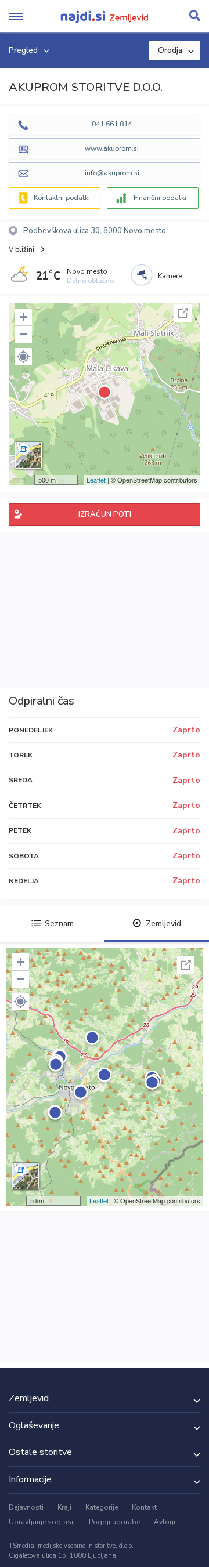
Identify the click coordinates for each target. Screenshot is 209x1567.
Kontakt (144, 1507)
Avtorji (164, 1521)
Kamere (170, 276)
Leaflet (96, 479)
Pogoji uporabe (114, 1521)
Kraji (64, 1507)
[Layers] (28, 455)
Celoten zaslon (183, 313)
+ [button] (23, 317)
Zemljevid (163, 923)
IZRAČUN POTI (104, 514)
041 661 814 (112, 124)
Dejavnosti (26, 1507)
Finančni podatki (160, 197)
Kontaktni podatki (62, 197)
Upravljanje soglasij (42, 1521)
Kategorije (101, 1507)
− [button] (23, 334)
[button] (23, 356)
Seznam (59, 923)
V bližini (21, 249)
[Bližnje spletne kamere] (141, 274)
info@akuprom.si (112, 172)
